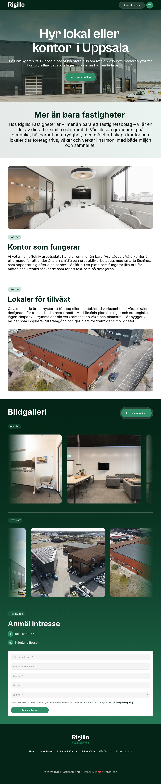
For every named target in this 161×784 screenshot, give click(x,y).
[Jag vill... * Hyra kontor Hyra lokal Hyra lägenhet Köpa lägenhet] (80, 695)
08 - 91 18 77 (24, 634)
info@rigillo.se (26, 642)
